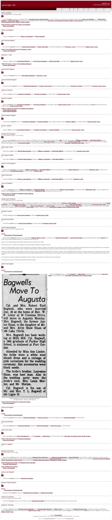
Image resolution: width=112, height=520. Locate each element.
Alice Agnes (14, 20)
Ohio (60, 140)
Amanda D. (76, 86)
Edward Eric (62, 238)
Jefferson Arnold (59, 457)
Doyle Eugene (28, 47)
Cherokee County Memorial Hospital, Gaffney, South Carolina (65, 20)
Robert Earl (29, 417)
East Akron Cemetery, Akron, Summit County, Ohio (64, 207)
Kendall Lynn (24, 94)
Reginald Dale (30, 86)
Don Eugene (24, 143)
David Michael (16, 171)
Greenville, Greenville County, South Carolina (79, 275)
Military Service (92, 9)
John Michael (23, 61)
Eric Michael (9, 195)
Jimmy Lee (8, 26)
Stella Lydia (43, 47)
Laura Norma (76, 238)
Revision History (100, 9)
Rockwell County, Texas (80, 509)
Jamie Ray (69, 417)
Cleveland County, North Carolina (38, 19)
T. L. (71, 274)
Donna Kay (8, 403)
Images (86, 9)
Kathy (39, 36)
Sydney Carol (45, 86)
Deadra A (43, 121)
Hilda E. (58, 509)
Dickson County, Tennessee (74, 205)
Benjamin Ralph (10, 464)
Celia (103, 238)
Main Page (59, 9)
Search (71, 9)
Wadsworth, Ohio (91, 189)
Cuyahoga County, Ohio (99, 204)
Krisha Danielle (9, 111)
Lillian (81, 274)
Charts (75, 9)
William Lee (82, 140)
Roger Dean (49, 141)
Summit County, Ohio (74, 141)
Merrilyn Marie (24, 151)
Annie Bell (74, 457)
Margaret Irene (27, 478)
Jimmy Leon (88, 19)
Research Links (107, 9)
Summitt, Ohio (38, 171)
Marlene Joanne (67, 189)
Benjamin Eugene (26, 509)
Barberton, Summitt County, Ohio (74, 143)
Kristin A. (70, 121)
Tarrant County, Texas (63, 94)
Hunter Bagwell (58, 515)
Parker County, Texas (64, 104)
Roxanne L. (70, 47)
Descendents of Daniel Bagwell (13, 235)
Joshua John (9, 51)
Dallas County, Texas (92, 47)
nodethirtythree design (70, 518)
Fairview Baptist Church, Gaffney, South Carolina (15, 22)
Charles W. (55, 458)
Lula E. (50, 205)
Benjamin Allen (45, 509)
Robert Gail (73, 169)
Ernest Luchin (36, 205)
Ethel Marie (95, 140)
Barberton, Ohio (94, 169)
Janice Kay (25, 402)
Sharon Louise (24, 179)
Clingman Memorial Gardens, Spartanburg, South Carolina (50, 460)
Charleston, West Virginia (68, 203)
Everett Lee (40, 94)
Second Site (52, 518)
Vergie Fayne (23, 215)
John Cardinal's (47, 518)
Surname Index (66, 9)
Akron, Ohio (30, 207)
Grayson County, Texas (99, 86)
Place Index (80, 9)
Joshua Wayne (9, 110)
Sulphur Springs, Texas (38, 238)
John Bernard (75, 204)
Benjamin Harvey (40, 457)
